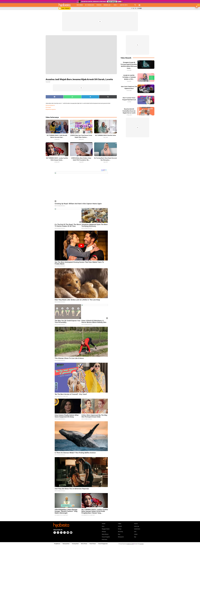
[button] (135, 5)
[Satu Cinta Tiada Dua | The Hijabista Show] (146, 89)
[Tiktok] (137, 8)
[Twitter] (135, 8)
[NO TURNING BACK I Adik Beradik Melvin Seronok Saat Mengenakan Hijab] (57, 126)
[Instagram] (134, 8)
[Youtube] (139, 8)
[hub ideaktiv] (139, 4)
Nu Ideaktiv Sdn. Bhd (130, 543)
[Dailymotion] (141, 8)
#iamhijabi (48, 107)
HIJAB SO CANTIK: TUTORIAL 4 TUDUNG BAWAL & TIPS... (129, 77)
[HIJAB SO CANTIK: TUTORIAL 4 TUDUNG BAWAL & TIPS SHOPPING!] (146, 77)
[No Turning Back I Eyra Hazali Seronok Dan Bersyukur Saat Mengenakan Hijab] (105, 149)
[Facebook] (132, 8)
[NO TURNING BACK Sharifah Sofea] (105, 126)
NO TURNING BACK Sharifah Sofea (105, 135)
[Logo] (64, 5)
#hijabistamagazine (51, 109)
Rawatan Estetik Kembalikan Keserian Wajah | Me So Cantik (129, 111)
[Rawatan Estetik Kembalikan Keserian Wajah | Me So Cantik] (146, 111)
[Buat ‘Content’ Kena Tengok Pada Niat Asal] (146, 100)
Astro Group (142, 543)
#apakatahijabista (50, 105)
